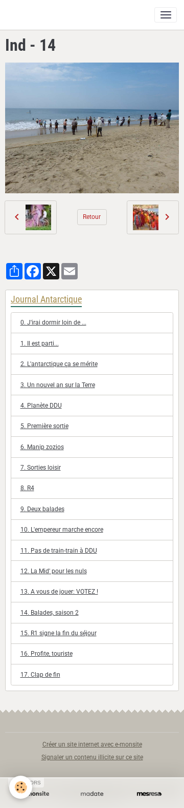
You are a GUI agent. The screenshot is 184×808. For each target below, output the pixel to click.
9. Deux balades (42, 509)
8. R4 (27, 488)
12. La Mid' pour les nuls (53, 571)
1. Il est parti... (39, 343)
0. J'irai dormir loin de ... (53, 322)
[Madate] (92, 794)
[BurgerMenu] (165, 15)
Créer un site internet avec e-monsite (92, 744)
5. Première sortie (44, 426)
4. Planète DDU (41, 405)
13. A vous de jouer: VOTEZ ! (59, 591)
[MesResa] (149, 794)
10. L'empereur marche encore (61, 529)
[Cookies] (20, 787)
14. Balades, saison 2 (49, 612)
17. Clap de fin (40, 674)
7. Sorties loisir (40, 467)
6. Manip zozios (42, 447)
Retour (92, 216)
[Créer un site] (34, 794)
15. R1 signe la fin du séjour (58, 633)
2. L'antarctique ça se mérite (59, 364)
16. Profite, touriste (46, 653)
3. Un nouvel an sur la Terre (57, 385)
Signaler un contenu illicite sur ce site (92, 757)
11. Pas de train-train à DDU (58, 550)
